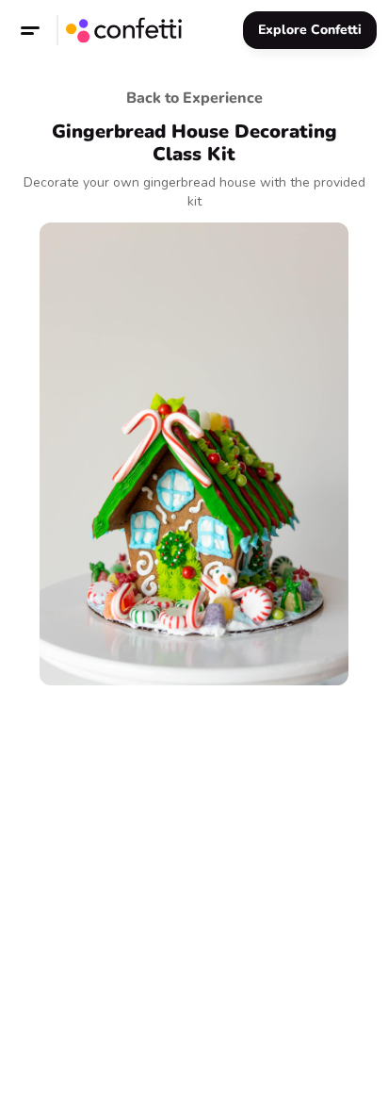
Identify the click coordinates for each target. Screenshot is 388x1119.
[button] (30, 30)
